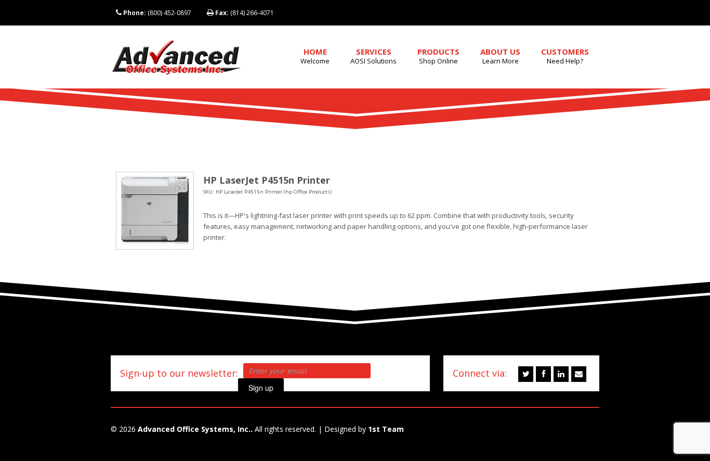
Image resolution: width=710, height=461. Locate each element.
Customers (565, 56)
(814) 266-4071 (244, 12)
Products (438, 56)
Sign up (260, 387)
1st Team (386, 429)
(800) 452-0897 (157, 12)
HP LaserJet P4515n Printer (266, 180)
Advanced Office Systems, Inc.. (195, 429)
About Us (500, 56)
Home (315, 56)
